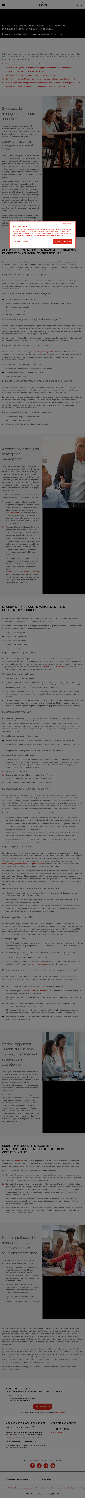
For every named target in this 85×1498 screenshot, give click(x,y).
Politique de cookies (57, 235)
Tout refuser (67, 223)
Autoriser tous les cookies (63, 241)
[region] (42, 234)
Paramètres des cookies (20, 241)
